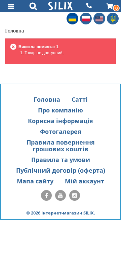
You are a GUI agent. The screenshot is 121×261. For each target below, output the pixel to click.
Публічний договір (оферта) (60, 170)
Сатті (80, 99)
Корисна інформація (60, 121)
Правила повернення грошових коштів (61, 145)
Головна (47, 99)
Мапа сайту (35, 181)
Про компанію (60, 110)
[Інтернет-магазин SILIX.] (60, 6)
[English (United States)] (99, 18)
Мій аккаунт (84, 181)
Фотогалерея (60, 131)
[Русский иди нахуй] (113, 18)
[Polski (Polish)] (86, 18)
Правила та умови (60, 160)
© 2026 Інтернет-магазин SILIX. (60, 213)
